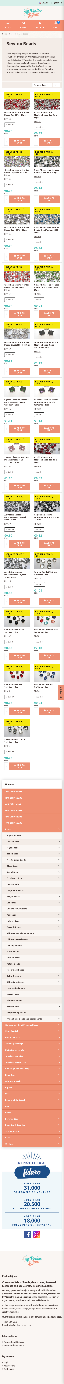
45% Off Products (13, 817)
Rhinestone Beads (15, 982)
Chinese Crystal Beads (17, 939)
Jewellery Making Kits (15, 1062)
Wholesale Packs (13, 1081)
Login (6, 1362)
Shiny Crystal (11, 1031)
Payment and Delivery (14, 1342)
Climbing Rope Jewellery (17, 1069)
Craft (7, 1138)
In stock (8, 125)
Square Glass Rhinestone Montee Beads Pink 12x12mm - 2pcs (16, 459)
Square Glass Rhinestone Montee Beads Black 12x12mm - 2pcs (46, 344)
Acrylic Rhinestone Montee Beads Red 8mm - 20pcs (46, 459)
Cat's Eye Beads (14, 945)
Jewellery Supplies (14, 1056)
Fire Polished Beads (16, 860)
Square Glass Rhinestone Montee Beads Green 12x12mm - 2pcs (16, 402)
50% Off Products (13, 810)
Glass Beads (12, 866)
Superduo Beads (14, 835)
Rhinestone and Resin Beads (20, 933)
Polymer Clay (11, 1119)
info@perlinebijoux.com (20, 1325)
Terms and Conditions (14, 1345)
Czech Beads (13, 842)
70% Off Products (13, 791)
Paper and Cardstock (15, 1100)
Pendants (11, 915)
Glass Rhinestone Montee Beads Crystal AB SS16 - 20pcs (16, 172)
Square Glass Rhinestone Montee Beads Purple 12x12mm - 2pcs (46, 402)
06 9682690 (11, 1322)
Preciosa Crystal (13, 1037)
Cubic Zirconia (14, 976)
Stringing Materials (14, 1050)
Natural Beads (14, 921)
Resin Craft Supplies (15, 1125)
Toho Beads (12, 854)
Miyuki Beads (13, 848)
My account (9, 1366)
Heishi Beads (13, 1006)
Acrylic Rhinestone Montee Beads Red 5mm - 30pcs (46, 114)
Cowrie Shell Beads (16, 988)
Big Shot (9, 1087)
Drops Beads (13, 884)
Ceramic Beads (14, 927)
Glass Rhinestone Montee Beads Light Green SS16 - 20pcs (46, 287)
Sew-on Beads (13, 958)
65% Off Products (13, 798)
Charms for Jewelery (17, 909)
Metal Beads (13, 951)
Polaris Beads (13, 964)
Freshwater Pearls (15, 878)
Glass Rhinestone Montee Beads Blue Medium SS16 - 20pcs (46, 230)
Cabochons (12, 903)
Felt (7, 1106)
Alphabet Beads (14, 1000)
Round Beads (13, 872)
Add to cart (20, 142)
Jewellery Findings (14, 1044)
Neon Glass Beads (15, 970)
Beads (8, 829)
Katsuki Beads (14, 994)
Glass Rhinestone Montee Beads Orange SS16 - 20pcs (16, 287)
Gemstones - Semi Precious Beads (21, 1025)
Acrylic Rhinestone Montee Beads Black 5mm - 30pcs (46, 517)
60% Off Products (13, 804)
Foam (8, 1113)
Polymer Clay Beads (16, 1013)
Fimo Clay (10, 1075)
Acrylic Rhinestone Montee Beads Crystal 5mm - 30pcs (15, 574)
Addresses (9, 1369)
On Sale (9, 1144)
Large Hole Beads (15, 890)
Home (11, 784)
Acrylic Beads (13, 897)
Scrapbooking (12, 1131)
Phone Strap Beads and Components (24, 1019)
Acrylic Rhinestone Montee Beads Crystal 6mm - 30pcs (15, 517)
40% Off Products (13, 823)
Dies (7, 1094)
